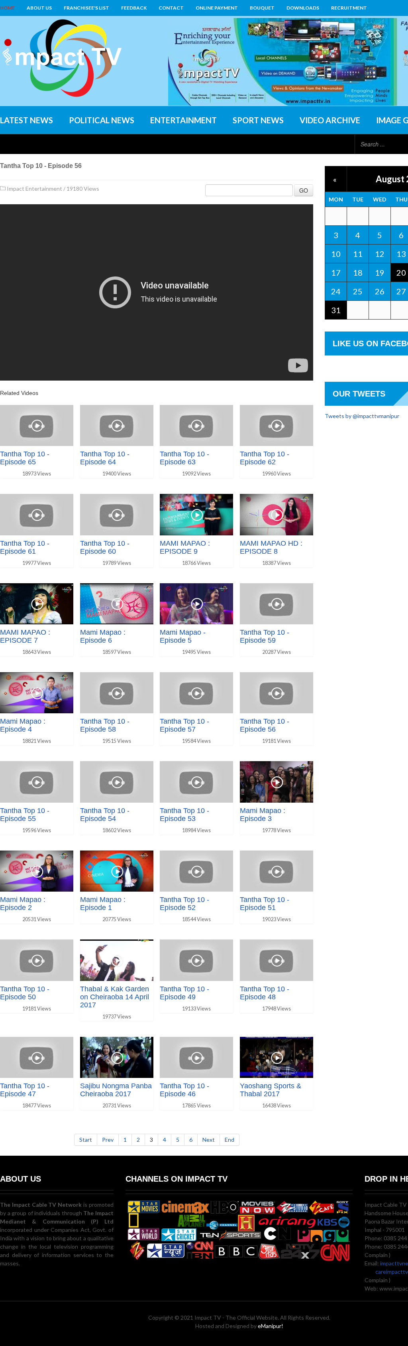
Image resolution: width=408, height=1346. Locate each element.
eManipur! (270, 1325)
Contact (171, 8)
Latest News (26, 120)
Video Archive (330, 120)
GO (303, 190)
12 (379, 254)
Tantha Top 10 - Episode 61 (24, 547)
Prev (108, 1139)
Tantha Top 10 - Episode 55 (24, 815)
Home (7, 8)
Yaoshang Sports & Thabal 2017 (270, 1090)
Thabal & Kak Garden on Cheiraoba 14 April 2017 (114, 997)
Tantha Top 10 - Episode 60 (104, 547)
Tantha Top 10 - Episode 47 (24, 1090)
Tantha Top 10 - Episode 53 (184, 815)
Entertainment (183, 120)
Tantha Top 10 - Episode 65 (24, 458)
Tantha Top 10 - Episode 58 (104, 725)
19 (379, 272)
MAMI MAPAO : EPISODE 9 (185, 547)
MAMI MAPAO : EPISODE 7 (25, 636)
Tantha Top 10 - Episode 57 (184, 725)
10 (336, 254)
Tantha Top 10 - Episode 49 (184, 993)
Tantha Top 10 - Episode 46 (184, 1090)
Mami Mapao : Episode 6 (103, 636)
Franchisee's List (86, 8)
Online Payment (217, 8)
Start (85, 1139)
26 (379, 291)
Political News (101, 120)
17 (336, 272)
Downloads (302, 8)
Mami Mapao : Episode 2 (22, 904)
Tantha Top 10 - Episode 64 (104, 458)
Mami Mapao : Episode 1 (103, 904)
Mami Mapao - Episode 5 (183, 636)
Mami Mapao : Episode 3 (262, 815)
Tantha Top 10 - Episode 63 (184, 458)
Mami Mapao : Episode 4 (22, 725)
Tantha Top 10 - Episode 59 (264, 636)
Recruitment (349, 8)
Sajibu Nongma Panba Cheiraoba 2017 (116, 1090)
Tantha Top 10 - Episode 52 (184, 904)
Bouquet (262, 8)
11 (358, 254)
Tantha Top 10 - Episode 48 (264, 993)
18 (358, 272)
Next (208, 1139)
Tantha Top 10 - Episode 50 (24, 993)
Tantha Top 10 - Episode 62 (264, 458)
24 (336, 291)
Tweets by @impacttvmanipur (362, 415)
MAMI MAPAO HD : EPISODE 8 (271, 547)
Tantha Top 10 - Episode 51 (264, 904)
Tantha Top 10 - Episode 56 (264, 725)
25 (358, 291)
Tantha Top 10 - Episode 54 (104, 815)
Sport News (258, 120)
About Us (39, 8)
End (229, 1139)
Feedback (134, 8)
